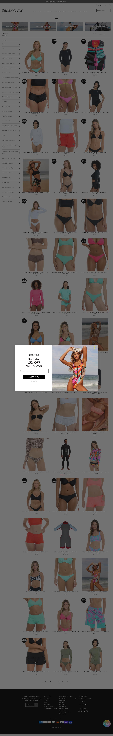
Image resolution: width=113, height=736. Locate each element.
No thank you (34, 381)
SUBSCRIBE (34, 376)
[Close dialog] (95, 347)
